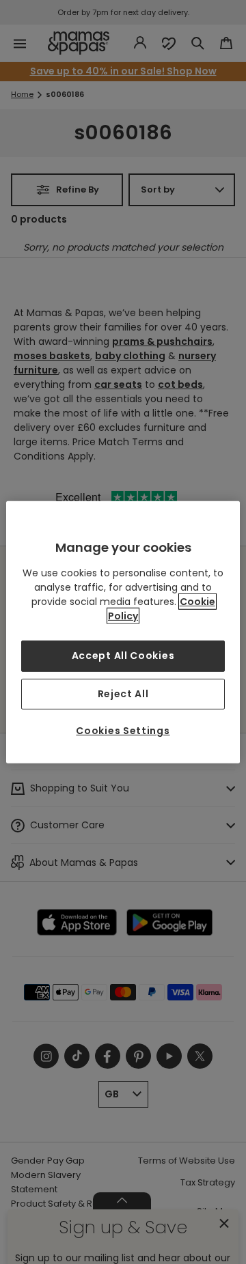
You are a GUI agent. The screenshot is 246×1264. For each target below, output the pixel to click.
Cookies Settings (122, 731)
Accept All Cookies (123, 655)
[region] (123, 632)
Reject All (123, 693)
